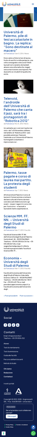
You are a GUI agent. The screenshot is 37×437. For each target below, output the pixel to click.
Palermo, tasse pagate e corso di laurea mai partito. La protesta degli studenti (18, 180)
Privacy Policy (9, 424)
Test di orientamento (12, 347)
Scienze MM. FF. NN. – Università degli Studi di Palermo (16, 221)
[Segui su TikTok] (13, 325)
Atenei (6, 343)
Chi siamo (8, 369)
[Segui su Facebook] (5, 325)
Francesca (10, 53)
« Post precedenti (11, 296)
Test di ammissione (11, 351)
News (27, 53)
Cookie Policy (9, 427)
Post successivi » (26, 296)
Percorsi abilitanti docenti (13, 359)
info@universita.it (14, 336)
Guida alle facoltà (10, 355)
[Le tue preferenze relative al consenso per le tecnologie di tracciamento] (4, 433)
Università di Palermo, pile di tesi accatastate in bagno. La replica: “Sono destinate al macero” (18, 41)
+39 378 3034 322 (18, 338)
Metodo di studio (10, 363)
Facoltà (27, 230)
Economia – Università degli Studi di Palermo (16, 261)
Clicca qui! (12, 416)
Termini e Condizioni (22, 424)
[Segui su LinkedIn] (17, 325)
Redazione (8, 373)
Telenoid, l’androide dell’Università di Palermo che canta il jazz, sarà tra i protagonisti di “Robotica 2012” (18, 110)
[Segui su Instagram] (9, 325)
